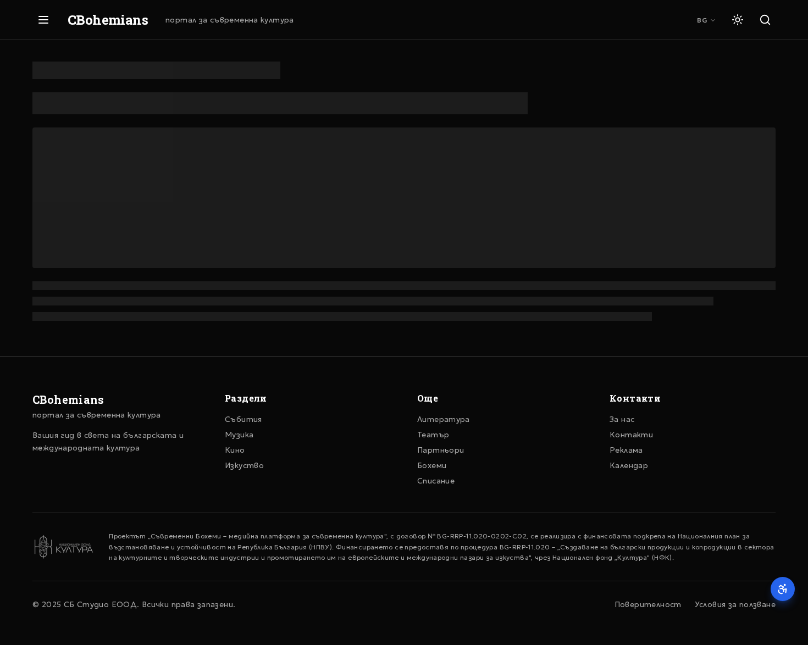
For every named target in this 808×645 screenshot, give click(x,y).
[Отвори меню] (43, 20)
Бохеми (431, 465)
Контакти (631, 435)
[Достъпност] (783, 589)
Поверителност (648, 604)
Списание (436, 481)
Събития (243, 419)
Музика (239, 435)
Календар (629, 465)
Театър (433, 435)
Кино (235, 450)
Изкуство (244, 465)
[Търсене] (765, 19)
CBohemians (108, 20)
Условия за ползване (735, 604)
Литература (443, 419)
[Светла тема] (737, 19)
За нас (622, 419)
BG (702, 20)
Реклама (626, 450)
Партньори (440, 450)
